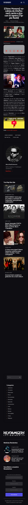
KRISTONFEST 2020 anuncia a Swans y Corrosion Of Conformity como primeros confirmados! (13, 199)
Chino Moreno (9, 135)
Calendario (10, 388)
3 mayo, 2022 (8, 247)
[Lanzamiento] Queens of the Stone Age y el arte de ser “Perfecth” (18, 451)
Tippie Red (16, 137)
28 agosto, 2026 (15, 456)
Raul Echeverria (7, 43)
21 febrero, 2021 (19, 42)
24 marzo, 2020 (8, 272)
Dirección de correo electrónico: (14, 475)
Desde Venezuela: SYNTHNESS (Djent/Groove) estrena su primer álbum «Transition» (13, 226)
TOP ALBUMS (11, 413)
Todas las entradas (14, 21)
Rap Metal (7, 137)
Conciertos (10, 390)
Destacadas (10, 392)
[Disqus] (14, 283)
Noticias (13, 41)
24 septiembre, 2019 (9, 195)
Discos (9, 395)
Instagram (14, 130)
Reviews (9, 411)
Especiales (10, 402)
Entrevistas (10, 399)
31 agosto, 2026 (15, 447)
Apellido (14, 487)
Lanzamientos (7, 41)
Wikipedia (10, 418)
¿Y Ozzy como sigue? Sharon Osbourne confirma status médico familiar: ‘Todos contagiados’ (14, 252)
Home (7, 21)
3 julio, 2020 (7, 221)
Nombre (14, 481)
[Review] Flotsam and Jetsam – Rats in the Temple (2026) (17, 459)
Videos (9, 416)
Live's (9, 406)
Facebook (9, 130)
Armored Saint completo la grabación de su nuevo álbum (14, 276)
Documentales (11, 397)
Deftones (18, 135)
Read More (8, 171)
